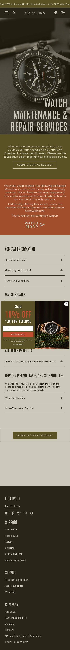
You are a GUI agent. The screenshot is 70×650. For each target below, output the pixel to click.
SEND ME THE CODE (18, 334)
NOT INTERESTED (18, 345)
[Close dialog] (66, 304)
